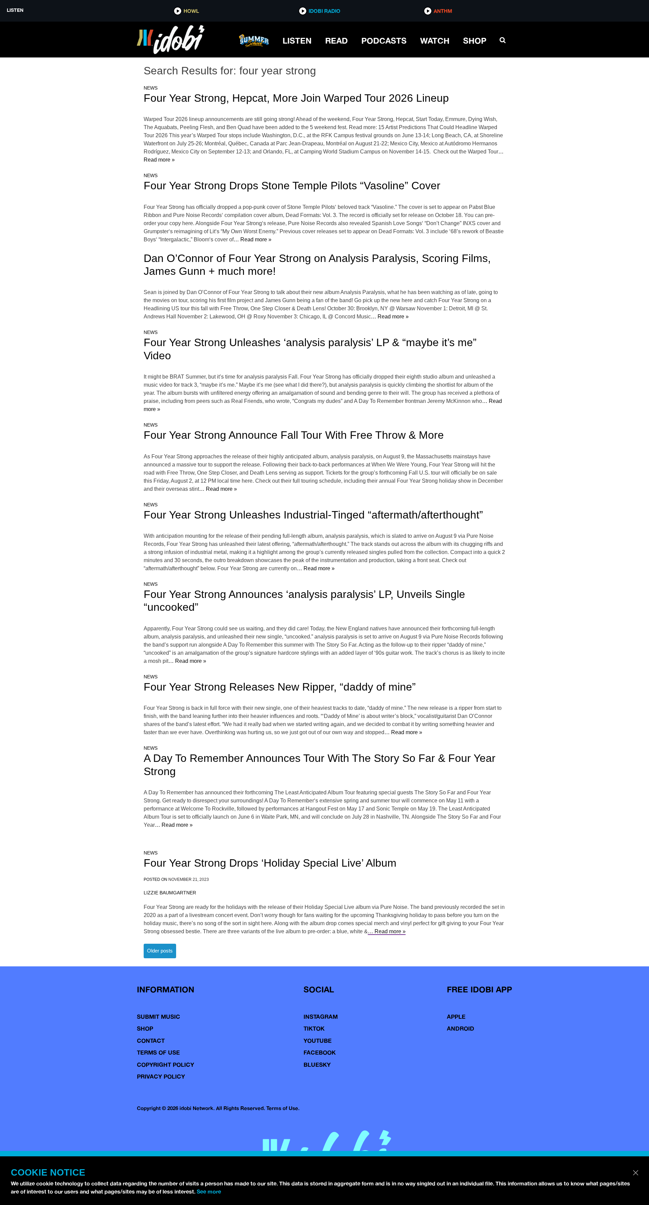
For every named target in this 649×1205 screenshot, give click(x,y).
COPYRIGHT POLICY (165, 1064)
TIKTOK (314, 1028)
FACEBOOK (320, 1052)
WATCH (435, 40)
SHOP (474, 40)
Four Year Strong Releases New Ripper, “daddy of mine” (280, 687)
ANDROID (460, 1028)
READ (336, 40)
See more (209, 1191)
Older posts (160, 951)
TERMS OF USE (158, 1052)
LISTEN (297, 40)
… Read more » (252, 239)
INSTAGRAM (321, 1016)
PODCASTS (384, 40)
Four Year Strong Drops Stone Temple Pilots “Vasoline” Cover (292, 185)
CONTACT (151, 1040)
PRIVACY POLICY (161, 1076)
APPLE (456, 1016)
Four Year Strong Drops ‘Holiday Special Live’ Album (270, 863)
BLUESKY (317, 1064)
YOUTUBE (318, 1040)
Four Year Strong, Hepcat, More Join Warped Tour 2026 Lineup (296, 98)
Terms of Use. (282, 1108)
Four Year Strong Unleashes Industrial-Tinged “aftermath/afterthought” (313, 515)
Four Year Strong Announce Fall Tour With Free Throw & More (294, 435)
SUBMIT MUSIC (158, 1016)
